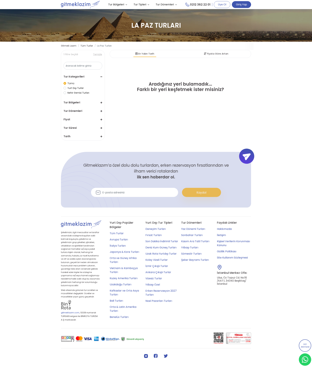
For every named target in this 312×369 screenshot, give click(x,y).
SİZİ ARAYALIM (305, 345)
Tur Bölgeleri (116, 4)
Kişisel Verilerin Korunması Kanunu (233, 243)
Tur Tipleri (140, 4)
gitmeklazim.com (70, 312)
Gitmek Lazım (68, 45)
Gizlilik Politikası (226, 251)
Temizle (97, 54)
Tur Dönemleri (165, 4)
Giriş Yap (241, 4)
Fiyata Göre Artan (217, 53)
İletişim (221, 235)
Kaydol (201, 192)
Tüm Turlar (86, 45)
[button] (83, 77)
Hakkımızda (224, 229)
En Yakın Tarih (146, 53)
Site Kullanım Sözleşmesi (232, 257)
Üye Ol (222, 4)
